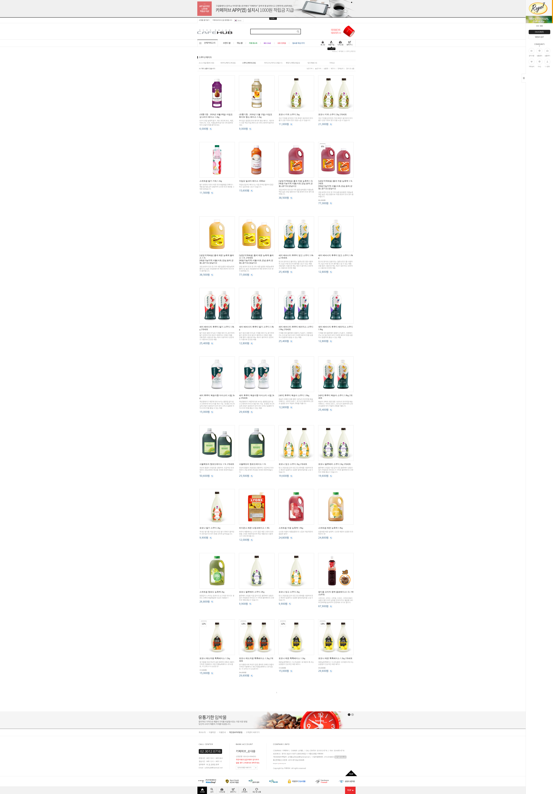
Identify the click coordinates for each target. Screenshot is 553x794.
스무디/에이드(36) (249, 63)
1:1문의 (547, 66)
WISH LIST (539, 37)
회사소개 (202, 732)
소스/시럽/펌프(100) (206, 63)
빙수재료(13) (312, 63)
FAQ (539, 66)
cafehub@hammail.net (301, 757)
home (334, 51)
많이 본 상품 (350, 68)
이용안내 (222, 732)
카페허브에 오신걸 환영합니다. (222, 20)
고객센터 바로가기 (253, 732)
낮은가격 (309, 68)
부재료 (341, 51)
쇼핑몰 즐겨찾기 (204, 20)
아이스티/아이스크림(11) (273, 63)
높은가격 (318, 68)
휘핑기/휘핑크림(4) (293, 63)
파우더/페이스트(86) (228, 63)
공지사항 (531, 56)
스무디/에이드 (350, 51)
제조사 (333, 68)
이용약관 (212, 732)
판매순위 (340, 68)
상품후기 (547, 56)
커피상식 (531, 66)
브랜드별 (226, 43)
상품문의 (539, 56)
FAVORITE (539, 32)
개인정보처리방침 (235, 732)
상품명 (326, 68)
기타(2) (332, 63)
